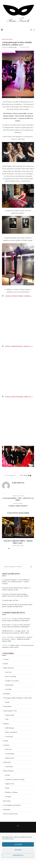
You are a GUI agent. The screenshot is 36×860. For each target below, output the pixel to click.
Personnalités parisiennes (12, 805)
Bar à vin (8, 672)
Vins (7, 719)
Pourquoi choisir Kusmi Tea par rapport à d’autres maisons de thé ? (16, 589)
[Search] (34, 30)
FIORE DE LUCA (7, 631)
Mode (7, 788)
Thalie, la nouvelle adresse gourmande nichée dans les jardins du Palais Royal (17, 605)
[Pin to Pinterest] (28, 475)
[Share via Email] (30, 475)
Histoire (6, 724)
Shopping (7, 809)
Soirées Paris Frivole (11, 814)
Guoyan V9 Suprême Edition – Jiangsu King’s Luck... (18, 542)
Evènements (8, 706)
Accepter (18, 844)
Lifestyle (6, 745)
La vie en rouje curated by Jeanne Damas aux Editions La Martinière (16, 619)
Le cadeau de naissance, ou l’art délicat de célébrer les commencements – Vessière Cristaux (16, 581)
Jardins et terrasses (12, 681)
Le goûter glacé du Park (10, 600)
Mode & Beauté (9, 771)
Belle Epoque (10, 728)
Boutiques (7, 694)
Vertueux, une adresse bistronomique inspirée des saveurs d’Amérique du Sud (15, 595)
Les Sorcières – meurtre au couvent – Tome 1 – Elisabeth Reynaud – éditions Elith (17, 639)
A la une (6, 659)
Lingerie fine (10, 784)
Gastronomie (10, 715)
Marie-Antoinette (11, 732)
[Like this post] (22, 475)
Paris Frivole (13, 47)
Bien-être (9, 749)
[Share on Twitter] (26, 475)
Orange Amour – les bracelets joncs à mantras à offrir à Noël (15, 632)
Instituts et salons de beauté (15, 779)
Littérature (7, 762)
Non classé (7, 801)
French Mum (10, 754)
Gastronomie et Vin (10, 711)
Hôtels (6, 741)
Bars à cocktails (11, 676)
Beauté (6, 663)
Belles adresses (9, 668)
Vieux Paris (9, 736)
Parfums (8, 796)
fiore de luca (6, 625)
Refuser (18, 850)
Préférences (18, 855)
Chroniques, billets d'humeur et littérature (18, 698)
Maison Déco (10, 758)
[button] (3, 533)
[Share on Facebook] (24, 475)
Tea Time (9, 689)
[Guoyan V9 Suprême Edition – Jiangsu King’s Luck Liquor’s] (18, 527)
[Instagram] (31, 30)
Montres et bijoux (12, 792)
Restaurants (10, 685)
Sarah (7, 702)
